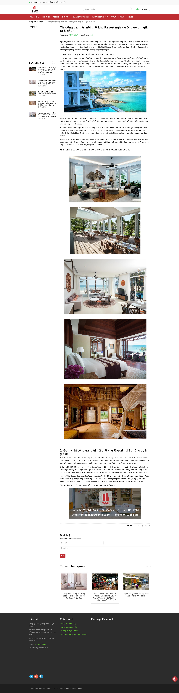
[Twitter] (138, 526)
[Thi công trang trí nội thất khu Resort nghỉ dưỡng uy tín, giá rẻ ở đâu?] (146, 526)
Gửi (62, 556)
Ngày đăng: (64, 35)
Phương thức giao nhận (69, 631)
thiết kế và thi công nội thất (113, 476)
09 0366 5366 (36, 2)
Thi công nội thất (60, 17)
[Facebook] (135, 526)
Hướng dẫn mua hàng (68, 624)
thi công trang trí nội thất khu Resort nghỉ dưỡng (121, 128)
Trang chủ (34, 17)
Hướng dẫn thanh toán (68, 627)
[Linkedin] (142, 526)
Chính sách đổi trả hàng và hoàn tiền (73, 634)
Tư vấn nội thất (117, 17)
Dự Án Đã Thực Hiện (81, 17)
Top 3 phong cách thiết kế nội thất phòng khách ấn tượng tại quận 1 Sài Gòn (47, 114)
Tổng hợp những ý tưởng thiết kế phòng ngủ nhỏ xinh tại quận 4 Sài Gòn (74, 596)
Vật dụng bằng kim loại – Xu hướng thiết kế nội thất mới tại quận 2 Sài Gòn (47, 103)
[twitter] (31, 676)
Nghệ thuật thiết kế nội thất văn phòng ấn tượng (136, 595)
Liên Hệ (130, 17)
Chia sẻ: (129, 526)
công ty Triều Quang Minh (91, 467)
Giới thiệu (46, 17)
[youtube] (36, 676)
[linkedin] (41, 676)
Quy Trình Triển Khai (100, 17)
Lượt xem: (85, 35)
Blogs (41, 22)
